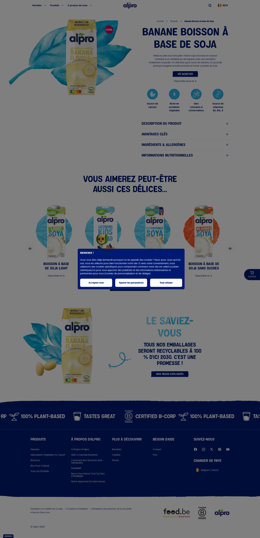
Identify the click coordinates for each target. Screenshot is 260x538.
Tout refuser (166, 282)
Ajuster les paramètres (131, 282)
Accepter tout (96, 282)
